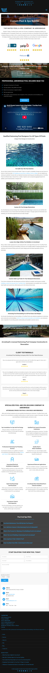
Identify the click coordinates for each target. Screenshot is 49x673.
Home (3, 634)
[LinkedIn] (25, 4)
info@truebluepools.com (29, 3)
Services (4, 637)
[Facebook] (19, 4)
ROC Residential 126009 (19, 1)
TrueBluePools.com (9, 623)
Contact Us (4, 648)
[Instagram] (27, 4)
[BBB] (29, 4)
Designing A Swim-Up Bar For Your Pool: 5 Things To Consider (15, 662)
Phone (3, 576)
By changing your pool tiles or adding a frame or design (25, 173)
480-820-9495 (18, 3)
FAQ (3, 643)
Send (5, 580)
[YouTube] (23, 4)
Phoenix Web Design (29, 668)
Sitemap (3, 627)
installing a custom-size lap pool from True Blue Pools (13, 283)
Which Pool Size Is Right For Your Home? (11, 655)
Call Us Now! (24, 100)
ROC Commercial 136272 (28, 1)
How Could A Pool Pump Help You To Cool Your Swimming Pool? (16, 659)
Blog (3, 645)
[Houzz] (31, 4)
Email (8, 576)
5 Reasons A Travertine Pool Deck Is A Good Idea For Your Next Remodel (18, 664)
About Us (4, 640)
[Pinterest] (21, 4)
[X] (17, 4)
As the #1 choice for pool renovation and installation (28, 318)
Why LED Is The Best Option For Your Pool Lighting (13, 657)
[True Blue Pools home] (4, 10)
